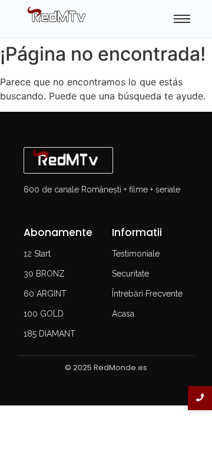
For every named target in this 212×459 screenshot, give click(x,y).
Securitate (130, 273)
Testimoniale (136, 253)
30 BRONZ (44, 273)
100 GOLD (44, 313)
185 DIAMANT (49, 333)
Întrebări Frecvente (147, 293)
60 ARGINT (45, 293)
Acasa (123, 313)
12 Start (37, 253)
